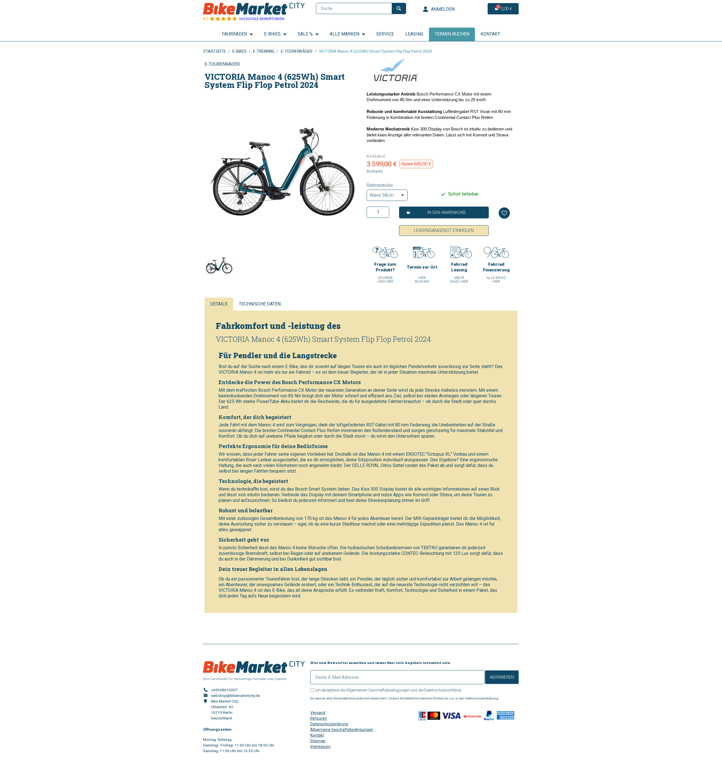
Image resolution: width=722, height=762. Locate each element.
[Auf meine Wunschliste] (504, 213)
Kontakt (490, 34)
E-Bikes (272, 34)
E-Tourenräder (222, 64)
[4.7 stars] (234, 19)
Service (385, 34)
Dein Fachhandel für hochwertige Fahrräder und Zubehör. (245, 679)
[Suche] (399, 8)
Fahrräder (234, 34)
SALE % (305, 34)
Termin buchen (452, 34)
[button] (444, 212)
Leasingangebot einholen (444, 230)
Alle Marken (344, 34)
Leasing (414, 34)
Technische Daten (260, 304)
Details (219, 304)
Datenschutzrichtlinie (442, 690)
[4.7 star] (212, 19)
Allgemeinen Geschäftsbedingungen (378, 690)
